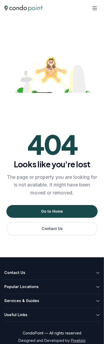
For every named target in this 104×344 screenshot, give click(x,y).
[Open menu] (95, 8)
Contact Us (52, 228)
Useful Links (15, 314)
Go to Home (52, 211)
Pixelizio (78, 340)
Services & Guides (21, 300)
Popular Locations (21, 286)
